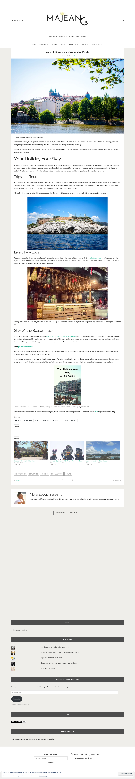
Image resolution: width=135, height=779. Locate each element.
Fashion (55, 45)
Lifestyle (43, 45)
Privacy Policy (97, 45)
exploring (33, 474)
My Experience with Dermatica (51, 658)
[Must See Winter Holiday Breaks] (103, 450)
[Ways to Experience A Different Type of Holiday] (67, 450)
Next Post (73, 512)
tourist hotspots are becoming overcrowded (61, 336)
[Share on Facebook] (62, 480)
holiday (44, 474)
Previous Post (60, 512)
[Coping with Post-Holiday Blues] (31, 450)
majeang (18, 480)
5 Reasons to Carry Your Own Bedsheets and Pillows (59, 663)
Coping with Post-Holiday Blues (24, 461)
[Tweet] (65, 480)
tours (68, 474)
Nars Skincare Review (48, 668)
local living (56, 474)
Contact (85, 45)
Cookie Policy (43, 776)
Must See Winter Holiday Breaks (96, 461)
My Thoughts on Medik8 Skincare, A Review (55, 647)
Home (34, 45)
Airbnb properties (95, 258)
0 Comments (117, 480)
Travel (63, 45)
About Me (72, 45)
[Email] (72, 480)
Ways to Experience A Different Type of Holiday (66, 461)
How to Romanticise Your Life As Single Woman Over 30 (60, 652)
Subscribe (16, 699)
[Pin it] (69, 480)
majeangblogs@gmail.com (19, 630)
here (96, 412)
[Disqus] (67, 543)
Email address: (51, 754)
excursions (20, 474)
